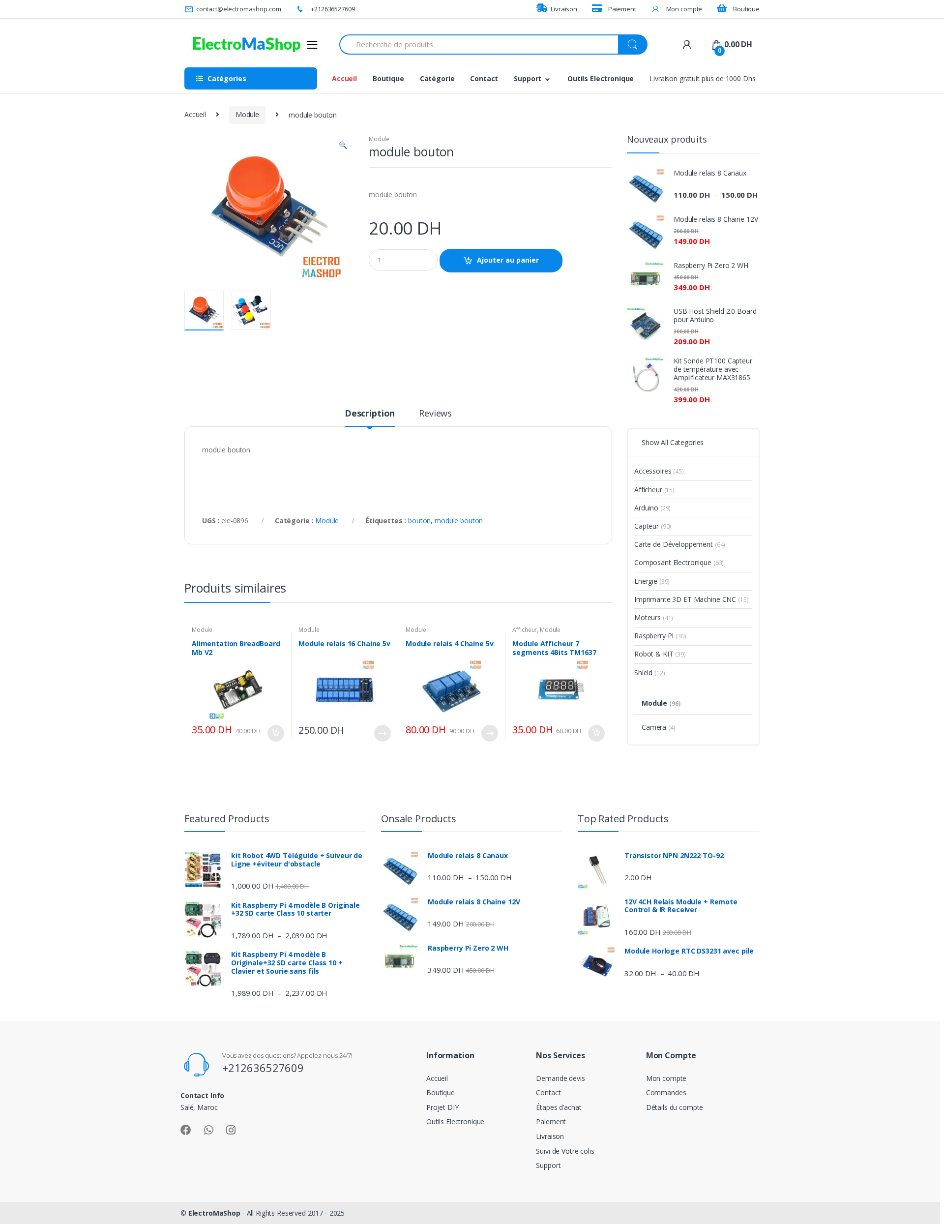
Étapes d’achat (558, 1107)
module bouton (459, 520)
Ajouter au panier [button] (275, 733)
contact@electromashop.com (238, 8)
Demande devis (560, 1078)
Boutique (746, 8)
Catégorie (437, 78)
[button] (343, 146)
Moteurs (653, 617)
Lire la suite (382, 733)
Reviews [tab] (435, 414)
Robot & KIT (660, 653)
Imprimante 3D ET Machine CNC (691, 599)
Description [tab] (370, 414)
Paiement (622, 8)
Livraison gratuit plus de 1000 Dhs (702, 78)
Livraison (564, 8)
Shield (649, 672)
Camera (659, 727)
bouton (419, 520)
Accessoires (659, 471)
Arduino (652, 507)
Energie (652, 581)
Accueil (344, 78)
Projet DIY (442, 1107)
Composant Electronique (679, 562)
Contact (484, 78)
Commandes (666, 1092)
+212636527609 (332, 8)
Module (247, 114)
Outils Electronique (600, 78)
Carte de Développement (679, 544)
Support (527, 78)
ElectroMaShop (215, 1213)
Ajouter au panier (508, 260)
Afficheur (524, 630)
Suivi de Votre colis (565, 1151)
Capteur (652, 526)
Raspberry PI (660, 635)
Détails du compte (675, 1107)
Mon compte (684, 8)
